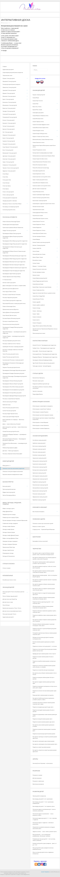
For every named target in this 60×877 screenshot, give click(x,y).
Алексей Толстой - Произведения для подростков (44, 345)
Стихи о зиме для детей (8, 194)
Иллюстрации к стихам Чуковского (41, 425)
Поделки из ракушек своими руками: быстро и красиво (43, 678)
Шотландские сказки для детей (40, 476)
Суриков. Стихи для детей (9, 141)
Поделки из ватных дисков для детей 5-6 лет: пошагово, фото (43, 602)
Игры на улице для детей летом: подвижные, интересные (43, 853)
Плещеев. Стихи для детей (9, 144)
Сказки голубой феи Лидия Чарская (41, 194)
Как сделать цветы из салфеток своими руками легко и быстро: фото (44, 589)
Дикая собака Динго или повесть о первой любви (14, 285)
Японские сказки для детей (39, 452)
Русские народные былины (39, 236)
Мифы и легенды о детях (8, 508)
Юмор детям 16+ (7, 465)
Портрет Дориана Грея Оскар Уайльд (11, 276)
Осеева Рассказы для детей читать (11, 431)
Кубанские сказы (7, 404)
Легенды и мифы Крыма (8, 529)
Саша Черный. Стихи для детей (10, 147)
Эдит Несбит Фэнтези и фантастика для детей (43, 363)
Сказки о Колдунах (37, 322)
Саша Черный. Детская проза (10, 315)
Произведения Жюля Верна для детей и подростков (15, 240)
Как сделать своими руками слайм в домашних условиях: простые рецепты (44, 562)
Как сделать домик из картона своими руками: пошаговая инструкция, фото (43, 571)
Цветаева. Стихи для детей (9, 156)
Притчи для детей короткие (9, 489)
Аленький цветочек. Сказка (39, 254)
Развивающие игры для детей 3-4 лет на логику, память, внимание (44, 839)
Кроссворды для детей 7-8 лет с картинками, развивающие (43, 802)
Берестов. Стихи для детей (9, 108)
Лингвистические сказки (38, 206)
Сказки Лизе (35, 103)
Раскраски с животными (38, 781)
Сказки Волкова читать (38, 118)
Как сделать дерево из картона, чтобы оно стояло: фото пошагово (44, 567)
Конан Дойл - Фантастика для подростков (42, 351)
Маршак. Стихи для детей (9, 93)
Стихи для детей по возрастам (10, 197)
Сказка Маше (36, 97)
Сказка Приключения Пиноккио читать (42, 161)
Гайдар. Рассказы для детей (9, 230)
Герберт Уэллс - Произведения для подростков (44, 348)
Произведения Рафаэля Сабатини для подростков (15, 267)
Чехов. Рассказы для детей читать (11, 354)
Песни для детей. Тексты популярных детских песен (13, 592)
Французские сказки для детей (40, 461)
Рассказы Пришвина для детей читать (12, 340)
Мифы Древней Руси (8, 511)
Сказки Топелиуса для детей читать (41, 197)
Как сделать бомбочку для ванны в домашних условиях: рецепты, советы (43, 699)
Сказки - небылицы (37, 311)
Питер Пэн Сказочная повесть (40, 164)
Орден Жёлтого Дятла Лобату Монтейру (42, 325)
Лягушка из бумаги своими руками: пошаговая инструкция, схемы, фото (43, 624)
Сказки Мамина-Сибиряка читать (40, 115)
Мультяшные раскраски (38, 784)
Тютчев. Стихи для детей (8, 126)
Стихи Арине (6, 188)
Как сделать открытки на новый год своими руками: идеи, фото (45, 750)
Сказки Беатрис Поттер (38, 299)
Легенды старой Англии (8, 550)
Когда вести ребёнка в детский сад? (41, 383)
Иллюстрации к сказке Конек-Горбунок (42, 409)
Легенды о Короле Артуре (9, 532)
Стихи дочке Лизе (7, 179)
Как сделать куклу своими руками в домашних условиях (43, 725)
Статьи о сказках (6, 568)
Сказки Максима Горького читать (40, 218)
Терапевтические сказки (38, 209)
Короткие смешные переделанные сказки (12, 474)
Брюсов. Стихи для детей (9, 129)
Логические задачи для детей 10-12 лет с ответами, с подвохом (45, 819)
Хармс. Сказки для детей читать (40, 179)
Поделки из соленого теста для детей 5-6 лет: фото (45, 646)
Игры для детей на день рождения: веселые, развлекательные (43, 848)
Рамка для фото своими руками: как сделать (43, 695)
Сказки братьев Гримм (38, 284)
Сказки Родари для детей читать (40, 281)
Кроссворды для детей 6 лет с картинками (43, 799)
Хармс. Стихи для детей (8, 162)
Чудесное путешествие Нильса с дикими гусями (44, 293)
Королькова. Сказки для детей (40, 200)
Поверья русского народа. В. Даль (11, 517)
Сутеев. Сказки (36, 263)
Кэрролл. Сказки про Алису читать (41, 136)
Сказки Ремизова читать (38, 191)
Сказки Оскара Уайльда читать (40, 133)
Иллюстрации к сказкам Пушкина (40, 412)
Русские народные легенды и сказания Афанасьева (15, 520)
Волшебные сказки (37, 260)
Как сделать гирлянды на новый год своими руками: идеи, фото (45, 737)
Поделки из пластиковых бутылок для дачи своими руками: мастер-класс (45, 650)
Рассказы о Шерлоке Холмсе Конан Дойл (12, 453)
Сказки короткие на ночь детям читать (42, 176)
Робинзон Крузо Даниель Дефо (10, 447)
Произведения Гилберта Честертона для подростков (12, 247)
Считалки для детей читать (9, 209)
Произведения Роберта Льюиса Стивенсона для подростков (14, 252)
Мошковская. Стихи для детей (10, 105)
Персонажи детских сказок (39, 333)
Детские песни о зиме (8, 602)
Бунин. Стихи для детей (8, 138)
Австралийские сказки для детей (40, 487)
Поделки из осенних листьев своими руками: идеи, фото (44, 691)
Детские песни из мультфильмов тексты (12, 611)
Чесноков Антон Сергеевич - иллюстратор (43, 763)
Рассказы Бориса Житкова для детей (11, 318)
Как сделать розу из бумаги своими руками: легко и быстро (45, 673)
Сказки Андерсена (37, 227)
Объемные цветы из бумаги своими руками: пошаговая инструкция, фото (43, 607)
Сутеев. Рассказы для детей (9, 410)
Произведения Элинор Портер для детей (12, 380)
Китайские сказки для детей (39, 455)
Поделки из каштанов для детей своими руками (44, 733)
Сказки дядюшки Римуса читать (40, 212)
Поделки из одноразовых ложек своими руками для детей (45, 715)
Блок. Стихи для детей (8, 150)
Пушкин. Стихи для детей (9, 78)
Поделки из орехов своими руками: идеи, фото (44, 721)
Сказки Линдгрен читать (38, 130)
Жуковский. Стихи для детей (9, 81)
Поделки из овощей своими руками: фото (42, 718)
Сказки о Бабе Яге (37, 248)
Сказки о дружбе (36, 302)
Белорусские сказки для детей (40, 470)
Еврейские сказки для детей (39, 499)
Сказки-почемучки (37, 317)
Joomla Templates (45, 871)
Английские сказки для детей (39, 440)
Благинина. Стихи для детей (9, 102)
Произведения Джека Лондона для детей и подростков (13, 237)
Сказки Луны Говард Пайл (39, 296)
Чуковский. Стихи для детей (9, 90)
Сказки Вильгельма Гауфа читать (40, 127)
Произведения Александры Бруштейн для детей (14, 370)
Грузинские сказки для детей (39, 464)
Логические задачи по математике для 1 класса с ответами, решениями (44, 810)
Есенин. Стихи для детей (8, 120)
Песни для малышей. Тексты (9, 614)
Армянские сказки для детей (39, 473)
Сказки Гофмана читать (38, 121)
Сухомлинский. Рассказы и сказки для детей (13, 360)
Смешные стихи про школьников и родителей (13, 468)
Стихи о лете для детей (8, 191)
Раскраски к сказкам (37, 775)
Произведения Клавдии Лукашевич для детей (13, 373)
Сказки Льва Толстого (38, 100)
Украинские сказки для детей (39, 458)
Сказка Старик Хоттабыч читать (40, 158)
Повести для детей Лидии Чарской (11, 416)
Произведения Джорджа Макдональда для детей (14, 395)
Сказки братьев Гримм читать (40, 233)
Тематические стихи (7, 75)
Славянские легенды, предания (10, 523)
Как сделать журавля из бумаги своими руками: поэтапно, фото (44, 585)
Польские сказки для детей (39, 493)
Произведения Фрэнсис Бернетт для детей (13, 383)
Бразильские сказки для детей (40, 490)
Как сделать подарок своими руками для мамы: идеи (44, 682)
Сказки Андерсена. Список (39, 230)
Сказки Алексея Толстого (38, 221)
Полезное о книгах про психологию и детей (43, 523)
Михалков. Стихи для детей (9, 96)
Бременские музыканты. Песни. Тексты (12, 608)
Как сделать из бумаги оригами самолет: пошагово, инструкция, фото (45, 580)
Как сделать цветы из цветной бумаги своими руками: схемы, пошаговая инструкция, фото (43, 553)
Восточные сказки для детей (39, 446)
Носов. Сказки (36, 251)
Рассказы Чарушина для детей (10, 297)
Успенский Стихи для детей (9, 114)
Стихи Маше (6, 173)
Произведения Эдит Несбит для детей (12, 273)
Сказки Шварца (36, 239)
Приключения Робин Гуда (9, 547)
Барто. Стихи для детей (8, 99)
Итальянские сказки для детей (40, 467)
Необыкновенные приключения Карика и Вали (44, 155)
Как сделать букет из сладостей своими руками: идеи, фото (44, 593)
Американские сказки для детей (40, 479)
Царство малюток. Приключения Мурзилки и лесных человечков (45, 329)
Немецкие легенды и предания (10, 541)
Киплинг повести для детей (9, 282)
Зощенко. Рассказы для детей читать (11, 367)
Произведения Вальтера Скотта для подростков (14, 261)
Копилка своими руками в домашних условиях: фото (44, 642)
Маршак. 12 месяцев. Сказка (39, 266)
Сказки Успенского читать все (40, 269)
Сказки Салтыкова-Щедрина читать (41, 124)
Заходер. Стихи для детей (9, 111)
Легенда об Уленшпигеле (9, 556)
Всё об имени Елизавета (38, 511)
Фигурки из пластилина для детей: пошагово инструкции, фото (43, 638)
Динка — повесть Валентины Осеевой (11, 424)
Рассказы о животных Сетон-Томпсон (11, 343)
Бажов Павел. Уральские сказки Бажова (42, 287)
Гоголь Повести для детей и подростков (12, 300)
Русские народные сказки (39, 272)
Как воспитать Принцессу (39, 377)
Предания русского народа (9, 514)
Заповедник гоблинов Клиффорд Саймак (42, 360)
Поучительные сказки (38, 215)
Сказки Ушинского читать (38, 142)
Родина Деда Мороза (38, 394)
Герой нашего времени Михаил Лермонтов (13, 227)
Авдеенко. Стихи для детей (9, 170)
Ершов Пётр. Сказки (37, 109)
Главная (5, 66)
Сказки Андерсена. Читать (39, 224)
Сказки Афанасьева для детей (40, 278)
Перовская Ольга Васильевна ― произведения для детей (15, 444)
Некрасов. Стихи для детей (9, 135)
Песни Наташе (6, 605)
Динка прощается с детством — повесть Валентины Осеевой (15, 427)
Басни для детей (7, 486)
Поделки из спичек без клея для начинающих (43, 670)
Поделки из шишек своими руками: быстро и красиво (43, 657)
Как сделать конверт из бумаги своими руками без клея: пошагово (44, 620)
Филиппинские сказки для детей (40, 485)
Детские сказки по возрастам (39, 188)
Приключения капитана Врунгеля (11, 309)
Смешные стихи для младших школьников (13, 471)
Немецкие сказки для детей (39, 449)
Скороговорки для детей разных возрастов (13, 72)
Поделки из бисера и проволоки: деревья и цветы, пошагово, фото (44, 611)
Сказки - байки (36, 314)
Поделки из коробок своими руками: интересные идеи (44, 661)
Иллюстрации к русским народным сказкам (43, 415)
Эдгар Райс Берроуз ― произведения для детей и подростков (14, 332)
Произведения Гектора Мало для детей (12, 392)
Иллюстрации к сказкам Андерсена (41, 428)
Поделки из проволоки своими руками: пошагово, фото (44, 730)
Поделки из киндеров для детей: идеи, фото (43, 707)
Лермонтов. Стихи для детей (9, 87)
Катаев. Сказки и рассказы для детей (41, 242)
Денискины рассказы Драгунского (11, 288)
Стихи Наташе (6, 182)
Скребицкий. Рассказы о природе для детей (13, 346)
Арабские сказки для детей (39, 443)
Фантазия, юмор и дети (38, 380)
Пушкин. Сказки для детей (39, 94)
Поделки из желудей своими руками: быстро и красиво (43, 710)
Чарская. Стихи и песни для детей (11, 168)
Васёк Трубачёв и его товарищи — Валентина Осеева (13, 420)
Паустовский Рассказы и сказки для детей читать (14, 303)
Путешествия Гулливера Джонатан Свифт (42, 152)
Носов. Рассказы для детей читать (11, 407)
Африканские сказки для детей (40, 496)
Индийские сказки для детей (39, 482)
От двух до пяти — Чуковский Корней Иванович (44, 529)
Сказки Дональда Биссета (39, 170)
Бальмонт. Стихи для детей (9, 123)
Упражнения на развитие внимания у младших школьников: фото (44, 827)
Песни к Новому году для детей (10, 596)
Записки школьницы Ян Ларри (10, 401)
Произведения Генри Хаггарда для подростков (14, 270)
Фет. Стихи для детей (8, 132)
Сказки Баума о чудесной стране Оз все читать (44, 203)
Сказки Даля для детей (38, 112)
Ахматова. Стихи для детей (9, 159)
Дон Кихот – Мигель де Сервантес (11, 450)
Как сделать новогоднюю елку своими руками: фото (45, 744)
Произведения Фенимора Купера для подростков (14, 255)
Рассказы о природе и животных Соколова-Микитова (13, 350)
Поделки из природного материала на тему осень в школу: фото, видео (45, 687)
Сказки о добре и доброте (39, 305)
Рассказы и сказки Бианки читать (10, 321)
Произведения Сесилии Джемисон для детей (13, 389)
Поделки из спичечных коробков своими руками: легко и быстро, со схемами (44, 666)
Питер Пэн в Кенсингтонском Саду (41, 167)
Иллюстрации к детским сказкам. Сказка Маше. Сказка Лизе (44, 418)
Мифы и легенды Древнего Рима (10, 538)
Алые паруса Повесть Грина (9, 291)
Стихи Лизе (5, 176)
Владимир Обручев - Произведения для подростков (45, 357)
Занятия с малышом (37, 391)
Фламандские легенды (8, 553)
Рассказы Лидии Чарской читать (10, 413)
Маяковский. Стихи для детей (10, 153)
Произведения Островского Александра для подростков (13, 363)
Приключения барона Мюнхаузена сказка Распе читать (44, 146)
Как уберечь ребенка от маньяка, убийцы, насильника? (42, 387)
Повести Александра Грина (9, 306)
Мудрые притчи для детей (9, 492)
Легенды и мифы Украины (9, 526)
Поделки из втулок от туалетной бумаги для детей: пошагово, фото (44, 629)
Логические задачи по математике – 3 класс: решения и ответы (43, 814)
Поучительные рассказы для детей (11, 324)
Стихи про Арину (7, 185)
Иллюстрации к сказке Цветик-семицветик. (43, 406)
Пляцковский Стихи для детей (10, 117)
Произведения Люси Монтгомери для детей (13, 386)
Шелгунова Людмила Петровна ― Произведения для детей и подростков (14, 439)
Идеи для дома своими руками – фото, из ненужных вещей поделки (45, 576)
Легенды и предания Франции (10, 544)
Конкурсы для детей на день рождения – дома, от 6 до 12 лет (45, 844)
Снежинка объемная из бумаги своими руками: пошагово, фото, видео (44, 703)
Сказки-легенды (36, 308)
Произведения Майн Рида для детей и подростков (14, 258)
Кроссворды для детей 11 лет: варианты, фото (44, 806)
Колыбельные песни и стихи (9, 579)
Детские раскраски (37, 778)
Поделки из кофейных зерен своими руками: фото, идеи (45, 616)
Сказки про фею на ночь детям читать (42, 185)
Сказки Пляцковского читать (39, 149)
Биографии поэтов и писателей (40, 541)
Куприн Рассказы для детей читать (11, 357)
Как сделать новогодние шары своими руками (43, 741)
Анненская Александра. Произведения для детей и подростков (15, 377)
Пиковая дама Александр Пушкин (11, 224)
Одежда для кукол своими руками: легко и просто (44, 653)
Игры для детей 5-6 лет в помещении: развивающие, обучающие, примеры (41, 835)
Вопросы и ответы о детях (39, 526)
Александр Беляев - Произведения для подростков (45, 354)
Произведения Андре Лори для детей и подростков (15, 243)
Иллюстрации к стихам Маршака (40, 422)
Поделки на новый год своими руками (41, 747)
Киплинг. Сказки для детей (39, 245)
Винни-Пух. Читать (37, 106)
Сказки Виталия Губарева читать (40, 182)
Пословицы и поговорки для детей (11, 206)
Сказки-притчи (36, 319)
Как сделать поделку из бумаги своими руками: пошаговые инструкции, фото (44, 598)
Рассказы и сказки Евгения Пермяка (11, 398)
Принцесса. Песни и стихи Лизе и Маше (12, 203)
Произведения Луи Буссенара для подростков (14, 264)
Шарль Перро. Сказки (38, 257)
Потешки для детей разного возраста (11, 84)
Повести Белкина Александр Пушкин (11, 221)
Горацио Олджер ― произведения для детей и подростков (14, 337)
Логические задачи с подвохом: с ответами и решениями (43, 823)
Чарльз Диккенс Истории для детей (11, 312)
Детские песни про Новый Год (10, 599)
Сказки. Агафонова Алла (38, 290)
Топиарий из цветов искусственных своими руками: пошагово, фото (45, 633)
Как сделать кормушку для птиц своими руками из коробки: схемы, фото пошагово (44, 558)
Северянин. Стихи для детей (9, 165)
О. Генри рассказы (7, 279)
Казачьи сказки (36, 275)
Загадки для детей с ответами (10, 200)
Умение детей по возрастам (39, 796)
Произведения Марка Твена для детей (12, 233)
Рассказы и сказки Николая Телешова (11, 294)
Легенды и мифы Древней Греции (11, 535)
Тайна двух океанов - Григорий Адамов (42, 366)
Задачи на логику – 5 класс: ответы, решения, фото (45, 831)
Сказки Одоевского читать (39, 173)
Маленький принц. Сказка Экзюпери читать (43, 139)
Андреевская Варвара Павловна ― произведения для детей (14, 435)
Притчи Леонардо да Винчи (9, 495)
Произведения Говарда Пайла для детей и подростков (13, 328)
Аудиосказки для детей (8, 69)
